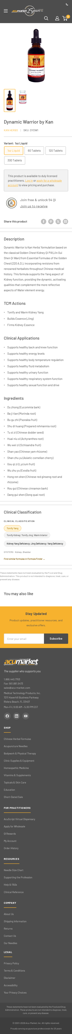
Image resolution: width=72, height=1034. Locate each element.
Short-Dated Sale (13, 797)
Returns (8, 928)
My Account (10, 840)
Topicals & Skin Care (15, 782)
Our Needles (10, 943)
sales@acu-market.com (17, 687)
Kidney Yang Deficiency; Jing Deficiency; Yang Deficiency (35, 543)
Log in (29, 180)
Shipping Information (15, 921)
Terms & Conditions (14, 970)
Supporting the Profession (18, 877)
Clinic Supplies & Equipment (19, 760)
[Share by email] (65, 221)
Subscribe (56, 638)
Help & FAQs (10, 884)
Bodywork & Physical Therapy (20, 753)
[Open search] (46, 18)
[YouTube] (25, 716)
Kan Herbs (11, 130)
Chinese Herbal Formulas (17, 738)
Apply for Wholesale (14, 826)
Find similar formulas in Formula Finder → (24, 558)
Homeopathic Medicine (16, 767)
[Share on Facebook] (43, 221)
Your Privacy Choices (15, 992)
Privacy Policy (11, 963)
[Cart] (65, 18)
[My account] (57, 18)
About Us (9, 914)
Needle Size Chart (13, 870)
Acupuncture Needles (15, 746)
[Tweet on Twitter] (58, 221)
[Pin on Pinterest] (51, 221)
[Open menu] (6, 10)
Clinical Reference (14, 892)
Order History (11, 848)
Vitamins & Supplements (17, 775)
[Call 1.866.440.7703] (67, 4)
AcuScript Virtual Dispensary (19, 819)
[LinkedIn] (16, 716)
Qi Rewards (10, 833)
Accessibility (10, 985)
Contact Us (10, 935)
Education (9, 789)
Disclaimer (9, 977)
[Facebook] (7, 716)
